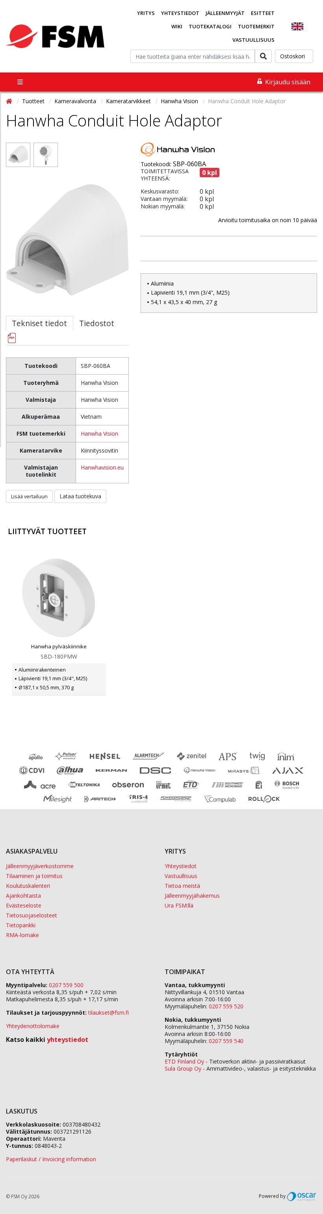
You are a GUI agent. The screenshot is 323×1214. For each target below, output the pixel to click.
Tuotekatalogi (210, 26)
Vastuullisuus (253, 39)
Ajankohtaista (23, 895)
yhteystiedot (67, 1039)
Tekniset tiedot (39, 323)
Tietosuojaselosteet (31, 915)
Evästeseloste (23, 905)
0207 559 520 (226, 1006)
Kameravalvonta (76, 101)
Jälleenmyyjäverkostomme (40, 866)
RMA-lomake (22, 935)
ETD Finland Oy (184, 1061)
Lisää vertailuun (29, 496)
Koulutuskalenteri (28, 885)
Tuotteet (34, 101)
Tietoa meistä (182, 885)
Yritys (146, 13)
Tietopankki (20, 925)
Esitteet (263, 13)
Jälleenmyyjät (225, 13)
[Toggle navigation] (20, 82)
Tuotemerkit (256, 26)
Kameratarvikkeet (129, 101)
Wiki (176, 26)
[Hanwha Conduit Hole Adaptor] (18, 160)
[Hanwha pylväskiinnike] (59, 598)
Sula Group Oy (183, 1068)
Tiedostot (96, 323)
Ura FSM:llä (179, 905)
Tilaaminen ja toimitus (34, 876)
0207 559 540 (226, 1041)
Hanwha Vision (180, 101)
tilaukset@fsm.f (108, 1012)
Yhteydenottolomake (32, 1026)
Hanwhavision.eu (102, 467)
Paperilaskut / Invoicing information (51, 1159)
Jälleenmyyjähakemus (192, 895)
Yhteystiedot (180, 13)
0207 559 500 (66, 985)
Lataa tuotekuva (80, 496)
